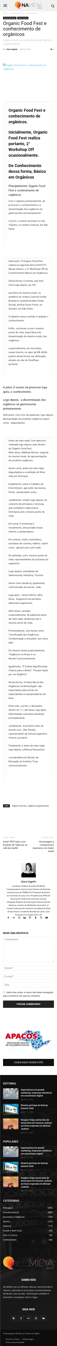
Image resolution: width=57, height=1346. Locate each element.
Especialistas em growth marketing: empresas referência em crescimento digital (36, 1093)
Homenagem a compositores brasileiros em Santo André (43, 846)
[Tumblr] (37, 918)
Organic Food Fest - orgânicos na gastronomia (30, 806)
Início (5, 13)
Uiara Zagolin (12, 49)
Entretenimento (17, 13)
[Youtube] (47, 918)
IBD (21, 709)
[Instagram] (20, 918)
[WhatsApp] (6, 56)
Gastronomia (32, 13)
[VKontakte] (43, 1318)
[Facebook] (13, 56)
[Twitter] (27, 56)
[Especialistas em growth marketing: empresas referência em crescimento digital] (10, 1093)
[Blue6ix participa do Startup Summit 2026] (10, 1109)
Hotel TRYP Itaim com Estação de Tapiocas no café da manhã (15, 844)
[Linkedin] (20, 56)
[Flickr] (15, 918)
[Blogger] (14, 1318)
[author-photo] (28, 877)
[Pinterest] (34, 56)
